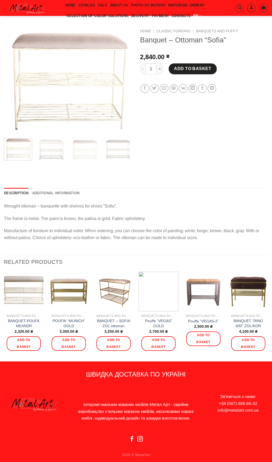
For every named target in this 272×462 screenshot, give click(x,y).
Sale (102, 5)
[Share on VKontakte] (183, 88)
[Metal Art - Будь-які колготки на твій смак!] (30, 8)
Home (145, 31)
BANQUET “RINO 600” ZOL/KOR (248, 323)
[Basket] (263, 8)
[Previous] (13, 80)
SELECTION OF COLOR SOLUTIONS (97, 16)
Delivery (140, 16)
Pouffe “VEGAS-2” (203, 321)
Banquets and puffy (217, 31)
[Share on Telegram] (211, 88)
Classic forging (173, 31)
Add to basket (192, 68)
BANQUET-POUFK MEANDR (24, 323)
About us (119, 5)
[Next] (123, 80)
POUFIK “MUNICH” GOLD (69, 323)
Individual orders (186, 5)
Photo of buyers (148, 5)
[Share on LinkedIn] (192, 88)
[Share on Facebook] (145, 88)
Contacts (181, 16)
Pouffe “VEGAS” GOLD (158, 323)
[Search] (239, 8)
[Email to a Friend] (164, 88)
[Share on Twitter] (154, 88)
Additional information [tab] (56, 193)
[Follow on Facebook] (132, 439)
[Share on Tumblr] (202, 88)
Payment (160, 16)
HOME (70, 5)
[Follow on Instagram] (140, 439)
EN (195, 16)
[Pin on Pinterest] (173, 88)
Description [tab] (16, 193)
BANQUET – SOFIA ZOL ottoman (113, 323)
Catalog (86, 5)
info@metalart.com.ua (238, 410)
